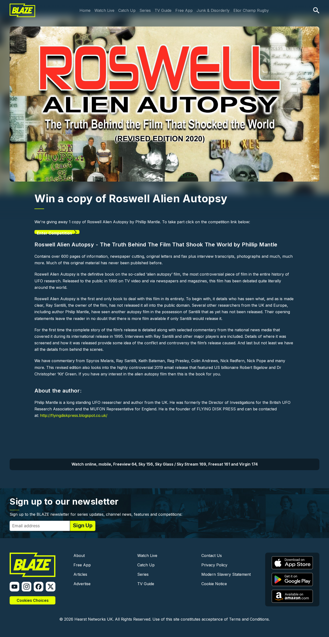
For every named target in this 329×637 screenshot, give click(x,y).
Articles (80, 574)
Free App (184, 10)
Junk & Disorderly (213, 10)
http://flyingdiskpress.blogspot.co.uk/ (73, 415)
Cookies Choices (33, 600)
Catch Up (127, 10)
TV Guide (163, 10)
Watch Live (104, 10)
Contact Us (211, 555)
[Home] (22, 6)
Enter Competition (54, 232)
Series (145, 10)
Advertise (82, 583)
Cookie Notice (214, 583)
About (79, 555)
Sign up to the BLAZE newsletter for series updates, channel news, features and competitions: (96, 514)
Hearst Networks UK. (94, 619)
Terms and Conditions (249, 619)
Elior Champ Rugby (251, 10)
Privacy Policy (214, 564)
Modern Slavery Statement (226, 574)
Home (85, 10)
